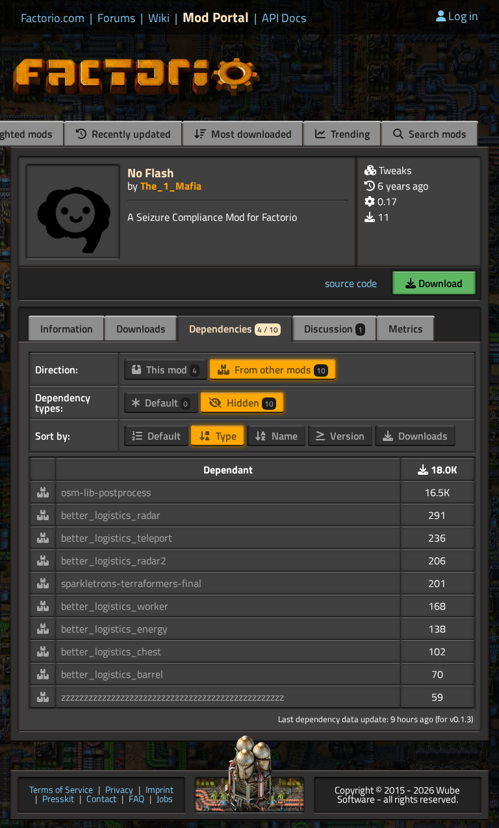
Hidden (249, 402)
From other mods (279, 369)
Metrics (406, 328)
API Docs (284, 18)
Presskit (58, 800)
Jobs (165, 800)
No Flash (150, 172)
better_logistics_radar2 (113, 560)
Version (346, 436)
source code (351, 283)
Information (66, 328)
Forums (116, 18)
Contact (101, 800)
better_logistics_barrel (112, 674)
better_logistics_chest (111, 651)
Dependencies (233, 328)
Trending (349, 134)
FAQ (136, 800)
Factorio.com (52, 18)
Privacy (119, 791)
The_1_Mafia (170, 186)
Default (165, 402)
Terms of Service (61, 791)
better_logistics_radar (110, 515)
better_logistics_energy (114, 628)
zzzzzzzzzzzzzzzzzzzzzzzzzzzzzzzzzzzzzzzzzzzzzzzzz (172, 697)
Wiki (159, 18)
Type (225, 436)
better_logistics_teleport (116, 538)
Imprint (159, 791)
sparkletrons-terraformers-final (131, 583)
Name (283, 436)
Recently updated (130, 134)
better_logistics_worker (114, 606)
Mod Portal (216, 17)
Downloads (141, 328)
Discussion (333, 328)
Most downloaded (250, 134)
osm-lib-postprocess (106, 492)
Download (439, 283)
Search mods (436, 134)
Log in (463, 16)
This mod (170, 369)
